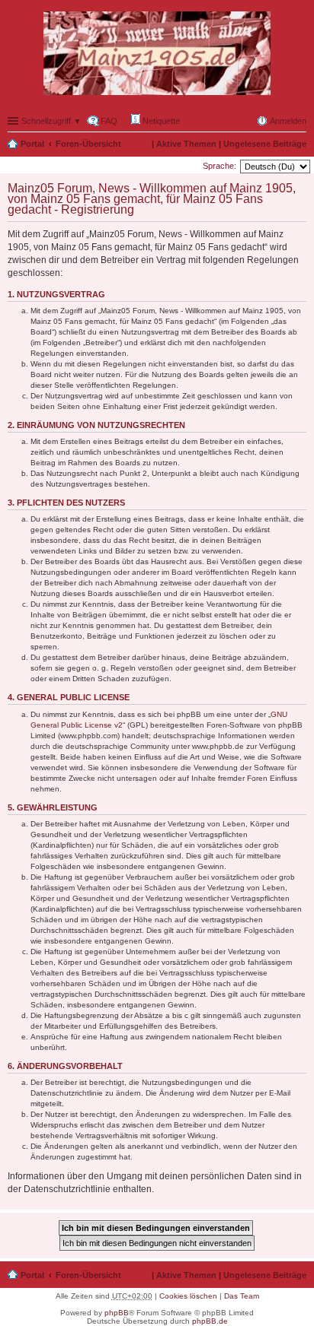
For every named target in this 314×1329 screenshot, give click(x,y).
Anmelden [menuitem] (288, 120)
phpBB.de (210, 1321)
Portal (32, 143)
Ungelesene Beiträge (264, 143)
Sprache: (219, 165)
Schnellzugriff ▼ (51, 120)
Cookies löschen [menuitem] (188, 1296)
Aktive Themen (186, 143)
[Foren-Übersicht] (157, 54)
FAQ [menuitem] (109, 120)
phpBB (116, 1312)
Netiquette (160, 120)
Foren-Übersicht (88, 143)
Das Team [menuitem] (241, 1296)
